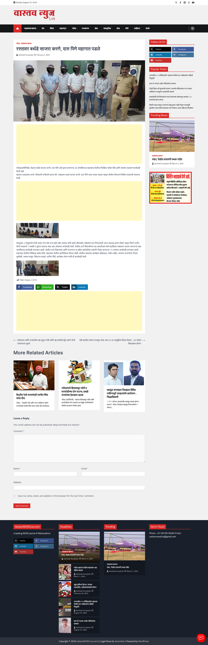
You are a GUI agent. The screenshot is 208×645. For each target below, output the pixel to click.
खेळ (96, 28)
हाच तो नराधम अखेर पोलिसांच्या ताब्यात (162, 83)
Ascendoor (120, 641)
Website (17, 482)
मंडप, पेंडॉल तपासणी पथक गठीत (167, 159)
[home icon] (17, 28)
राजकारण (85, 28)
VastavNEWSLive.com (87, 641)
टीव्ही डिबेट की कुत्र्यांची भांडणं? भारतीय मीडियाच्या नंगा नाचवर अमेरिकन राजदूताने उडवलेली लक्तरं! (170, 90)
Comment (18, 431)
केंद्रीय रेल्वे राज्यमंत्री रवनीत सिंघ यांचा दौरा (32, 396)
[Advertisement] (79, 144)
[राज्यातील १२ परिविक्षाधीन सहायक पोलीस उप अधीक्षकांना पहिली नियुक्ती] (65, 607)
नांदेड (74, 28)
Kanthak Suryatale (26, 55)
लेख (118, 28)
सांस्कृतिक (107, 28)
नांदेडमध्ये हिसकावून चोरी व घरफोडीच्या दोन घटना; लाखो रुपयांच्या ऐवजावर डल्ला (75, 391)
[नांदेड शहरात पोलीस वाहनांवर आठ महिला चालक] (65, 572)
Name (17, 468)
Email (84, 468)
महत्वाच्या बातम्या (30, 28)
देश (43, 28)
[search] (192, 28)
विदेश (52, 28)
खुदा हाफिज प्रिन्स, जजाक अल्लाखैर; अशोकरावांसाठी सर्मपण (85, 585)
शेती (126, 28)
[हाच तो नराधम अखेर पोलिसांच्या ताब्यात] (65, 625)
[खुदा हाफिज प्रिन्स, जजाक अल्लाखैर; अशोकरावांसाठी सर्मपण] (65, 589)
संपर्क (148, 28)
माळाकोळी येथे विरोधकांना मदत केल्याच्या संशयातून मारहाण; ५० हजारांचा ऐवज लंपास (170, 98)
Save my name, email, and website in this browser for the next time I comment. (56, 495)
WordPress (143, 641)
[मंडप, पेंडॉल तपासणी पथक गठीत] (172, 136)
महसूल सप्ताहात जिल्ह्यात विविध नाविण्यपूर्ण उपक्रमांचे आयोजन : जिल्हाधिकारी (121, 393)
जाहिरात (137, 28)
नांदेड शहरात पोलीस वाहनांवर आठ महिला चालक (85, 569)
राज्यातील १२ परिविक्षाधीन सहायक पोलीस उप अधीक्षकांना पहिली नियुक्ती (171, 77)
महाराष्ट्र (63, 28)
